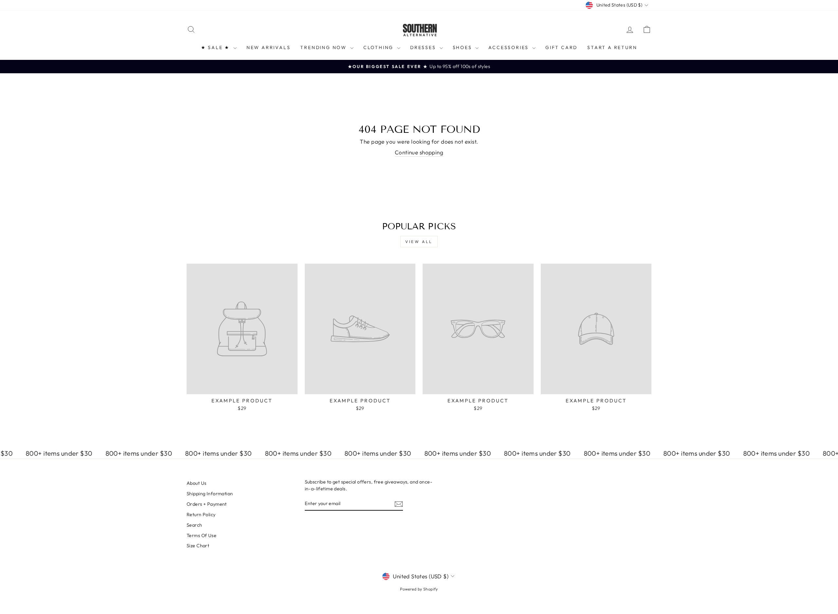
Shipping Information (210, 494)
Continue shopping (419, 152)
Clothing (379, 47)
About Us (196, 483)
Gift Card (561, 47)
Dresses (424, 47)
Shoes (463, 47)
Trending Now (324, 47)
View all (419, 241)
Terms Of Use (201, 535)
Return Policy (201, 515)
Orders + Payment (207, 504)
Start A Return (612, 47)
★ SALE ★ (216, 47)
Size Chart (198, 546)
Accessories (509, 47)
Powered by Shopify (419, 589)
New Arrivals (268, 47)
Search (194, 525)
